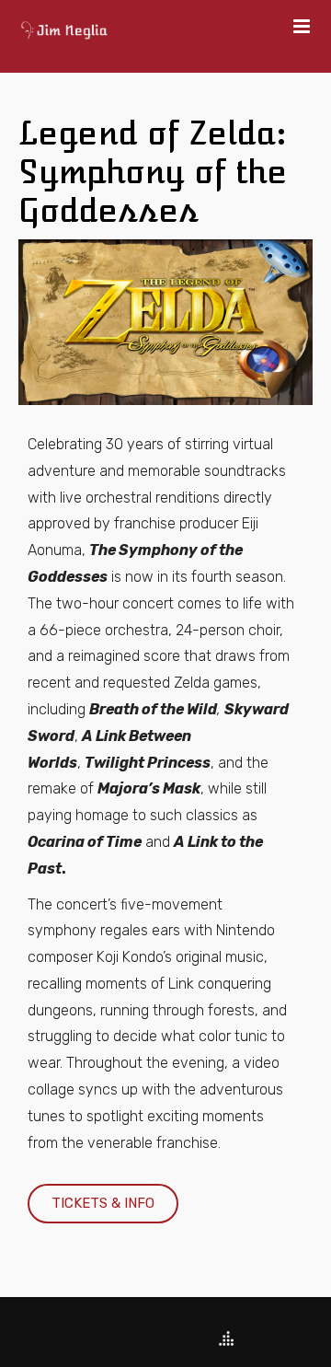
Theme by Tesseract (154, 1339)
